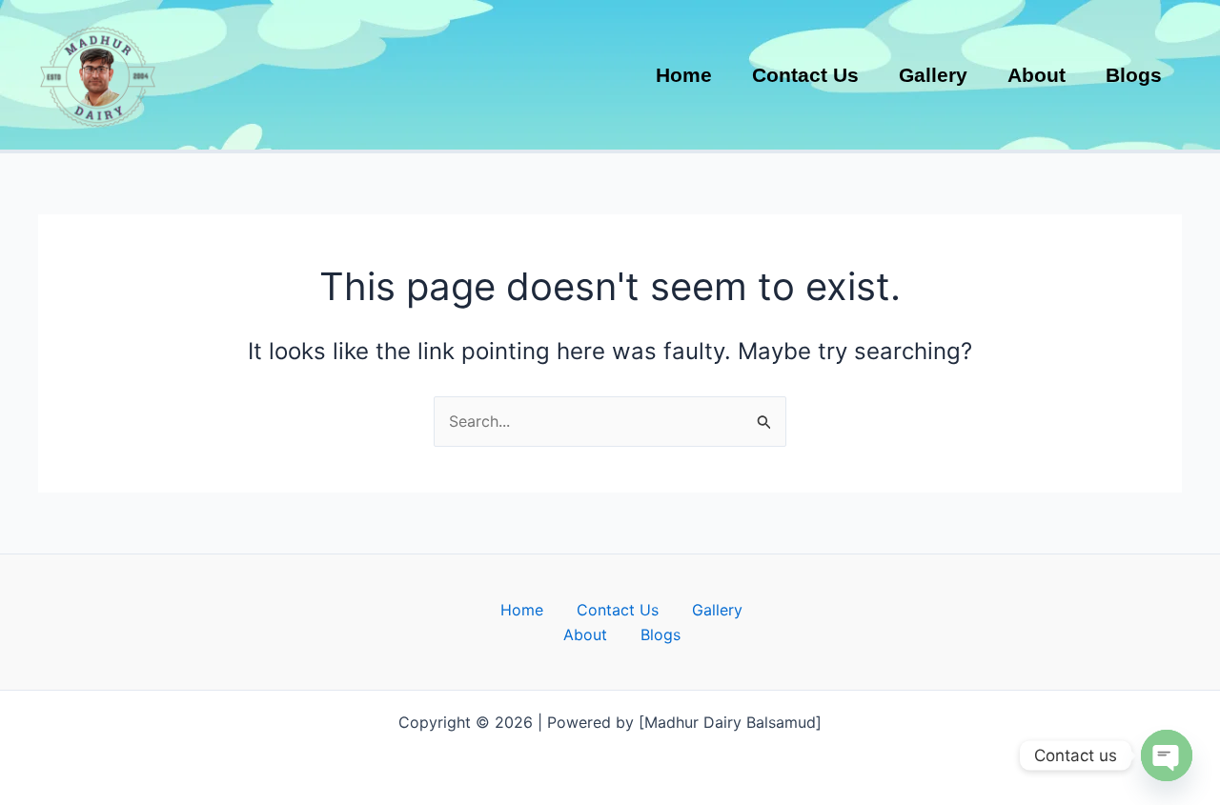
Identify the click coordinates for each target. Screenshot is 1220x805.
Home (521, 609)
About (585, 634)
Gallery (717, 609)
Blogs (660, 634)
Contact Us (618, 609)
